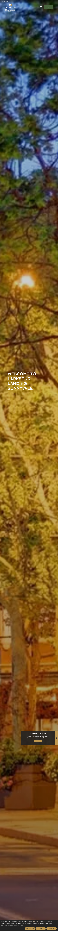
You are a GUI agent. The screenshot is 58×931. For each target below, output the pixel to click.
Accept (40, 928)
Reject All (51, 928)
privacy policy (35, 921)
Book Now (38, 741)
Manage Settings (30, 928)
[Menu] (41, 7)
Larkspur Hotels (5, 1)
